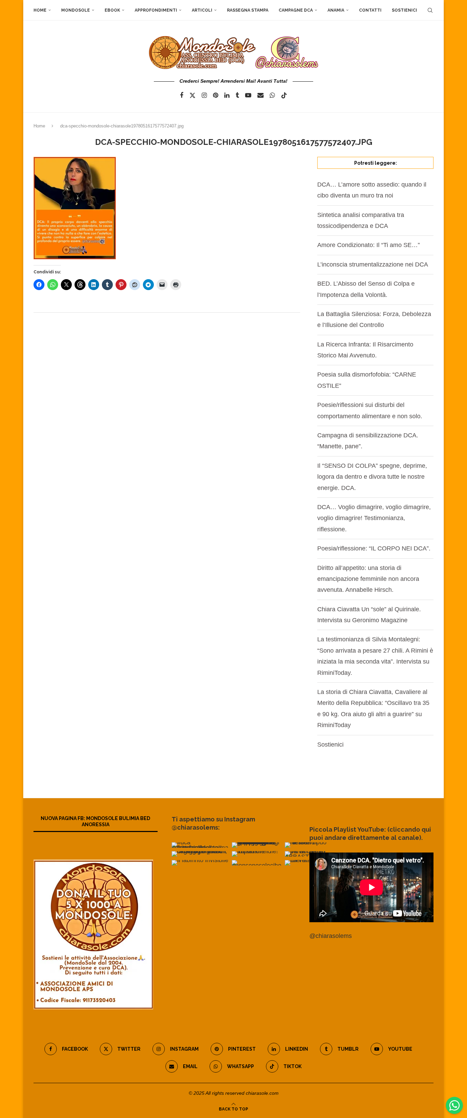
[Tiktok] (284, 95)
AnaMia (336, 10)
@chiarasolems (330, 935)
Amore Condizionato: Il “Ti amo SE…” (368, 245)
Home (40, 10)
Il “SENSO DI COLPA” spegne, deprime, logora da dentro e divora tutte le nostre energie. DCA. (372, 476)
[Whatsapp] (272, 95)
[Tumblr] (237, 95)
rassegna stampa (247, 10)
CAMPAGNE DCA (296, 10)
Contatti (370, 10)
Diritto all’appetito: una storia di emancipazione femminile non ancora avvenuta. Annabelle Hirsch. (368, 579)
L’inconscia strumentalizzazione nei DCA (372, 264)
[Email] (260, 95)
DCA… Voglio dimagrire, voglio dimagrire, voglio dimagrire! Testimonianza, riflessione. (374, 518)
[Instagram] (204, 95)
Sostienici (404, 10)
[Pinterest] (215, 95)
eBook (112, 10)
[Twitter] (192, 95)
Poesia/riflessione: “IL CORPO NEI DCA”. (373, 548)
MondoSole (75, 10)
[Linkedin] (226, 95)
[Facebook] (181, 95)
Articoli (202, 10)
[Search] (430, 10)
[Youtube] (248, 95)
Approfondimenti (156, 10)
